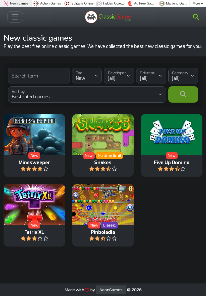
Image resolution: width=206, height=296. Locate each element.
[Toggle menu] (15, 17)
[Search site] (196, 17)
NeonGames (111, 289)
